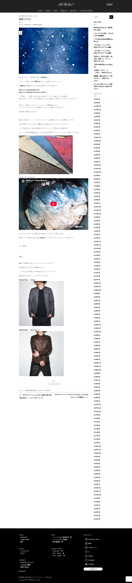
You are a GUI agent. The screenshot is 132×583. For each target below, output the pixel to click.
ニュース (36, 16)
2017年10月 (97, 411)
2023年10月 (97, 172)
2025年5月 (97, 127)
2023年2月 (97, 200)
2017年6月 (97, 425)
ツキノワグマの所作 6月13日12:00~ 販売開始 (103, 34)
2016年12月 (97, 446)
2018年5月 (97, 387)
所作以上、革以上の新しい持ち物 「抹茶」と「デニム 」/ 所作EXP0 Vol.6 (103, 59)
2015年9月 (97, 498)
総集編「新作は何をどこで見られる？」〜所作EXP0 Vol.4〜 (103, 78)
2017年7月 (97, 422)
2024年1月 (97, 161)
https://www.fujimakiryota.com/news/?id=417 (32, 92)
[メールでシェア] (55, 384)
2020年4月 (97, 311)
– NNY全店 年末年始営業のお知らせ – (103, 40)
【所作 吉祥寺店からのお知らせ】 (103, 66)
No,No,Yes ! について (27, 562)
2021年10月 (97, 248)
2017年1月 (97, 442)
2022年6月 (97, 220)
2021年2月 (97, 276)
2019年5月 (97, 349)
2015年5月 (97, 512)
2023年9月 (97, 175)
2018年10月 (97, 370)
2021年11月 (97, 245)
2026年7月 (97, 99)
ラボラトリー (92, 547)
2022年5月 (97, 224)
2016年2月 (97, 481)
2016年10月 (97, 453)
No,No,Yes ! (23, 537)
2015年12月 (97, 488)
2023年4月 (97, 193)
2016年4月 (97, 474)
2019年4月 (97, 352)
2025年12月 (97, 106)
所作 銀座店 (56, 542)
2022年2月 (97, 234)
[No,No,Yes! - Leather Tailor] (66, 4)
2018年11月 (97, 366)
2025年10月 (97, 109)
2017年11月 (97, 408)
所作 (21, 542)
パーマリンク (47, 390)
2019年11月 (97, 328)
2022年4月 (97, 227)
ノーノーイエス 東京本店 (61, 537)
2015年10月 (97, 495)
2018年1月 (97, 401)
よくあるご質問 (25, 565)
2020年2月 (97, 318)
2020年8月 (97, 297)
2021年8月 (97, 255)
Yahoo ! (59, 555)
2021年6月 (97, 262)
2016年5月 (97, 470)
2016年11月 (97, 449)
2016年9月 (97, 456)
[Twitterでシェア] (52, 384)
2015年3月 (97, 519)
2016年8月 (97, 460)
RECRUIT (73, 11)
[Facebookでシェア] (49, 384)
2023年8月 (97, 179)
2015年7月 (97, 505)
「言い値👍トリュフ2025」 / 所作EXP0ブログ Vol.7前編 (103, 52)
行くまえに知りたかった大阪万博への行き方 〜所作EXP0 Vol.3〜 (103, 86)
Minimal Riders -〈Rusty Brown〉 (29, 330)
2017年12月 (97, 404)
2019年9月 (97, 335)
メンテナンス (24, 551)
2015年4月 (97, 515)
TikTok (90, 556)
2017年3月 (97, 436)
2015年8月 (97, 501)
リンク (21, 111)
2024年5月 (97, 148)
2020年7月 (97, 300)
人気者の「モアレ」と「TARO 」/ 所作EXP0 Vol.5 (103, 71)
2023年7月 (97, 182)
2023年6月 (97, 186)
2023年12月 (97, 165)
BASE (59, 553)
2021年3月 (97, 272)
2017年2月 (97, 439)
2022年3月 (97, 231)
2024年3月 (97, 155)
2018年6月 (97, 384)
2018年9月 (97, 373)
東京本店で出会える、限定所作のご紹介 (103, 29)
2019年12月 (97, 325)
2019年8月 (97, 338)
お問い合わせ (24, 567)
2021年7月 (97, 259)
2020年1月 (97, 321)
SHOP (55, 11)
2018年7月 (97, 380)
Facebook (91, 560)
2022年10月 (97, 214)
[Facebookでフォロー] (86, 560)
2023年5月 (97, 189)
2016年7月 (97, 463)
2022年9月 (97, 217)
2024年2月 (97, 158)
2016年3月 (97, 477)
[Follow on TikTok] (86, 556)
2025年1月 (97, 134)
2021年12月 (97, 241)
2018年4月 (97, 390)
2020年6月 (97, 304)
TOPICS (48, 11)
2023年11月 (97, 168)
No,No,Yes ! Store (93, 539)
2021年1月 (97, 279)
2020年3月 (97, 314)
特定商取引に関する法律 (25, 577)
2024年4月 (97, 151)
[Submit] (111, 17)
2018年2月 (97, 397)
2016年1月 (97, 484)
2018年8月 (97, 377)
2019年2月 (97, 359)
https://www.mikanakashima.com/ (29, 90)
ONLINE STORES (86, 11)
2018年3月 (97, 394)
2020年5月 (97, 307)
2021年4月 (97, 269)
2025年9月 (97, 113)
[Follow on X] (86, 551)
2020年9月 (97, 293)
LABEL (40, 11)
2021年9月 (97, 252)
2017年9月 (97, 415)
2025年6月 (97, 123)
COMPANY (63, 11)
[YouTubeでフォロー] (86, 564)
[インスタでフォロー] (86, 539)
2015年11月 (97, 491)
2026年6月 (97, 102)
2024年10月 (97, 141)
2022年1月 (97, 238)
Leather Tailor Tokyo (26, 16)
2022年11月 (97, 210)
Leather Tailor (37, 24)
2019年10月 (97, 331)
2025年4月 (97, 130)
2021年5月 (97, 266)
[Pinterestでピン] (59, 384)
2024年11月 (97, 137)
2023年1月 (97, 203)
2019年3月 (97, 356)
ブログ (22, 553)
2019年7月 (97, 342)
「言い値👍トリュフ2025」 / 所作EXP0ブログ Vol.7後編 (103, 46)
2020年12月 (97, 283)
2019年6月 (97, 345)
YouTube (91, 564)
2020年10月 (97, 290)
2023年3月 (97, 196)
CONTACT (93, 569)
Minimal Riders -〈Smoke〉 (27, 280)
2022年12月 (97, 207)
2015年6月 (97, 508)
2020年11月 (97, 286)
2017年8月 (97, 418)
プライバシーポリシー (38, 577)
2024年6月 (97, 144)
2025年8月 (97, 116)
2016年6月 (97, 467)
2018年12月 (97, 363)
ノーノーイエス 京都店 (60, 539)
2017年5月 (97, 429)
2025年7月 (97, 120)
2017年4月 (97, 432)
